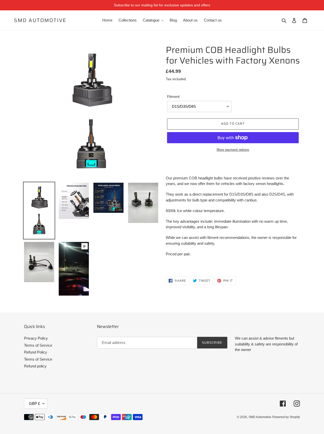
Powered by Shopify (286, 417)
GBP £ (34, 403)
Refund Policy (35, 352)
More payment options (233, 150)
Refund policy (35, 366)
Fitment (173, 96)
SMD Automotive (40, 20)
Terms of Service (38, 345)
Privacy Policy (36, 338)
